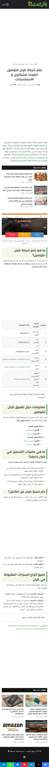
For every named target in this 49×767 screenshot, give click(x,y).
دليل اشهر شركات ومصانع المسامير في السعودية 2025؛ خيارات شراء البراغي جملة (17, 189)
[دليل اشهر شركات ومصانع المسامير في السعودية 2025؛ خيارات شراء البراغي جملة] (40, 190)
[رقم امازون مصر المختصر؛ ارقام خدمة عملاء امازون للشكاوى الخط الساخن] (13, 726)
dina (36, 85)
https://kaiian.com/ (21, 379)
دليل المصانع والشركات (20, 64)
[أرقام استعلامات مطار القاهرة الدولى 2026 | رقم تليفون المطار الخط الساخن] (36, 726)
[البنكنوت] (37, 4)
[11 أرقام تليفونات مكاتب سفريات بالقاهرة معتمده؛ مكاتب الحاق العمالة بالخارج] (36, 701)
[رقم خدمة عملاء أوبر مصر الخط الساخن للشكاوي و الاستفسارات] (13, 701)
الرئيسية (32, 64)
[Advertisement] (24, 35)
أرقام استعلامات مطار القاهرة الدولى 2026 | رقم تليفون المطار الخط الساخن (36, 737)
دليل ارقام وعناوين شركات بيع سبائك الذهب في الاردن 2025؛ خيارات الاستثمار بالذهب (18, 176)
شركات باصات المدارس (25, 157)
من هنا (29, 433)
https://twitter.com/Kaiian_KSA (16, 367)
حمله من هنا (28, 441)
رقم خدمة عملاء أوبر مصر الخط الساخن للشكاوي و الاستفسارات (13, 711)
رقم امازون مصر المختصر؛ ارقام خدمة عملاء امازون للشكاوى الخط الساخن (13, 737)
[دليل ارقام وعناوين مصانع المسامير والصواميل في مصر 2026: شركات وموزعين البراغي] (40, 200)
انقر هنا (29, 444)
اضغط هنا (29, 430)
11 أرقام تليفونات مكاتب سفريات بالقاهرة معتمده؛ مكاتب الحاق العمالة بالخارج (37, 711)
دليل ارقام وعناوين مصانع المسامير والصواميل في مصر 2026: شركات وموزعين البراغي (19, 201)
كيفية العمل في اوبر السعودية (28, 154)
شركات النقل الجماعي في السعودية (23, 160)
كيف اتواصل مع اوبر (29, 617)
